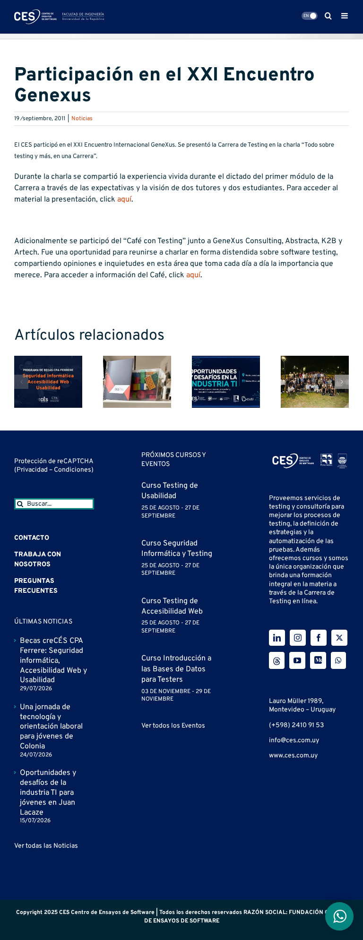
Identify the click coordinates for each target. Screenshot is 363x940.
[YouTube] (297, 660)
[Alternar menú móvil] (345, 15)
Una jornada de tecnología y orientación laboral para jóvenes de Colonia (51, 727)
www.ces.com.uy (293, 756)
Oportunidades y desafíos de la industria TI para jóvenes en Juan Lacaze (48, 792)
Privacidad (33, 470)
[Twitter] (339, 638)
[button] (21, 382)
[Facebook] (319, 638)
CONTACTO (31, 538)
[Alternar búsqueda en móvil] (328, 15)
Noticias (82, 119)
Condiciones (72, 470)
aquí (124, 199)
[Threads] (277, 660)
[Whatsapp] (338, 660)
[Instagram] (298, 638)
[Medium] (318, 660)
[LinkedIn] (277, 638)
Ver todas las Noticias (46, 846)
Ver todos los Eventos (173, 726)
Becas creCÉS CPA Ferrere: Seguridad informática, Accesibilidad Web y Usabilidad (53, 660)
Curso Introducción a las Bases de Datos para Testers (176, 669)
